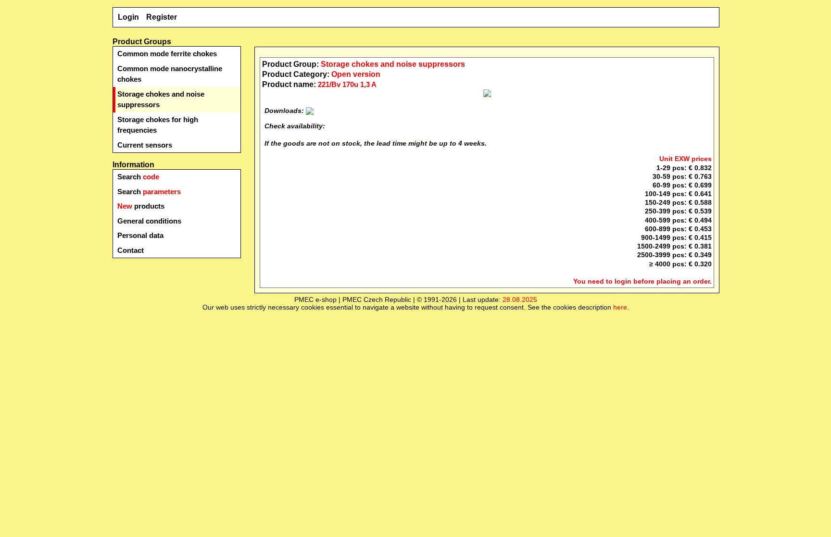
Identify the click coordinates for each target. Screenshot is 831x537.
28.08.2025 (520, 299)
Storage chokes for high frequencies (157, 125)
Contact (130, 250)
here (620, 307)
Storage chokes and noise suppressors (160, 99)
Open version (355, 74)
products (140, 206)
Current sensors (144, 145)
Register (161, 17)
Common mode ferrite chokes (167, 54)
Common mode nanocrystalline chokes (169, 74)
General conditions (149, 221)
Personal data (140, 235)
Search (138, 177)
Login (128, 17)
